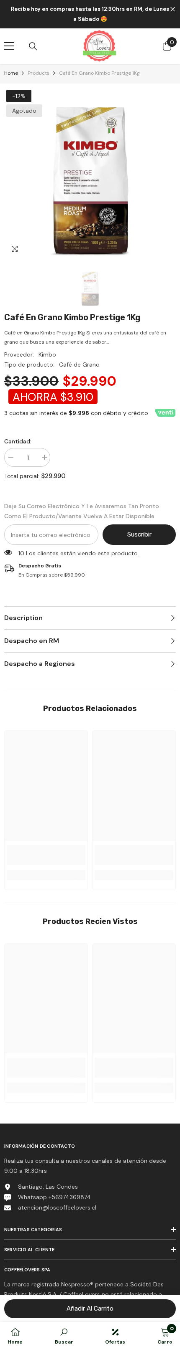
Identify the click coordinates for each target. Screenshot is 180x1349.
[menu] (9, 46)
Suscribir (139, 534)
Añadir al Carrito (90, 1308)
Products (38, 73)
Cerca (173, 9)
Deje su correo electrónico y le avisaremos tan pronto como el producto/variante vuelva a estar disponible (81, 511)
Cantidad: (17, 441)
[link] (46, 855)
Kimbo (47, 354)
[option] (90, 173)
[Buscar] (33, 46)
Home (11, 73)
